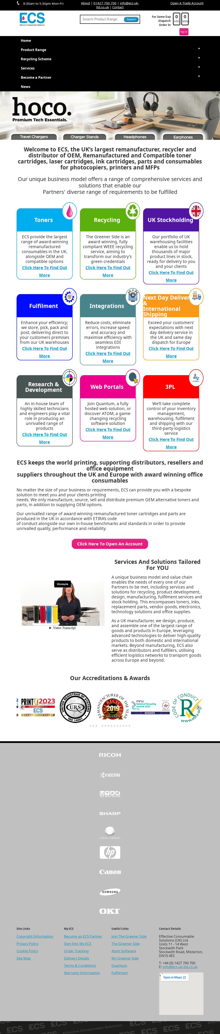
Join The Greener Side (129, 936)
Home (26, 40)
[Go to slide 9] (114, 726)
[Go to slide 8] (111, 726)
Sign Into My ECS (77, 943)
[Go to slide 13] (126, 726)
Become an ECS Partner (83, 936)
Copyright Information (35, 936)
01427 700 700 (104, 3)
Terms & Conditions (80, 965)
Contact (118, 7)
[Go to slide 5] (102, 726)
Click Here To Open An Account (110, 544)
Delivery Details (76, 958)
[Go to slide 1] (90, 726)
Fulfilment (120, 973)
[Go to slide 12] (123, 726)
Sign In (183, 31)
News (25, 86)
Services (28, 68)
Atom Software (124, 951)
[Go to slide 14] (129, 726)
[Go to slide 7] (108, 726)
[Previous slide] (22, 707)
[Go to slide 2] (93, 726)
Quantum (119, 965)
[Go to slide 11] (120, 726)
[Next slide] (198, 707)
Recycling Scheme (36, 59)
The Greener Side (126, 943)
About (85, 3)
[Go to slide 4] (99, 726)
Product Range (33, 49)
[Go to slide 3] (96, 726)
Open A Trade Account (186, 3)
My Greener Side (125, 958)
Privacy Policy (27, 943)
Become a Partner (36, 77)
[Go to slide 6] (105, 726)
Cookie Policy (27, 951)
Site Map (24, 958)
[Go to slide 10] (117, 726)
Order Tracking (76, 951)
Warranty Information (82, 973)
